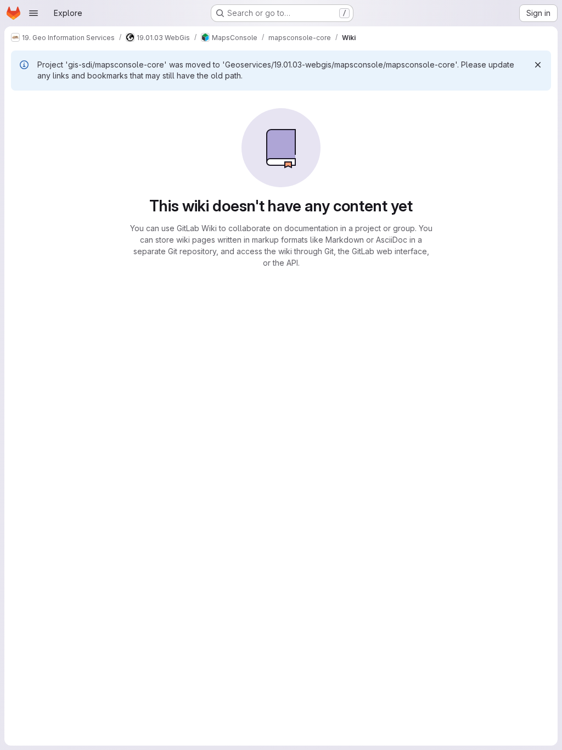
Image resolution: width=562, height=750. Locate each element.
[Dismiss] (537, 64)
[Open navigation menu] (33, 13)
